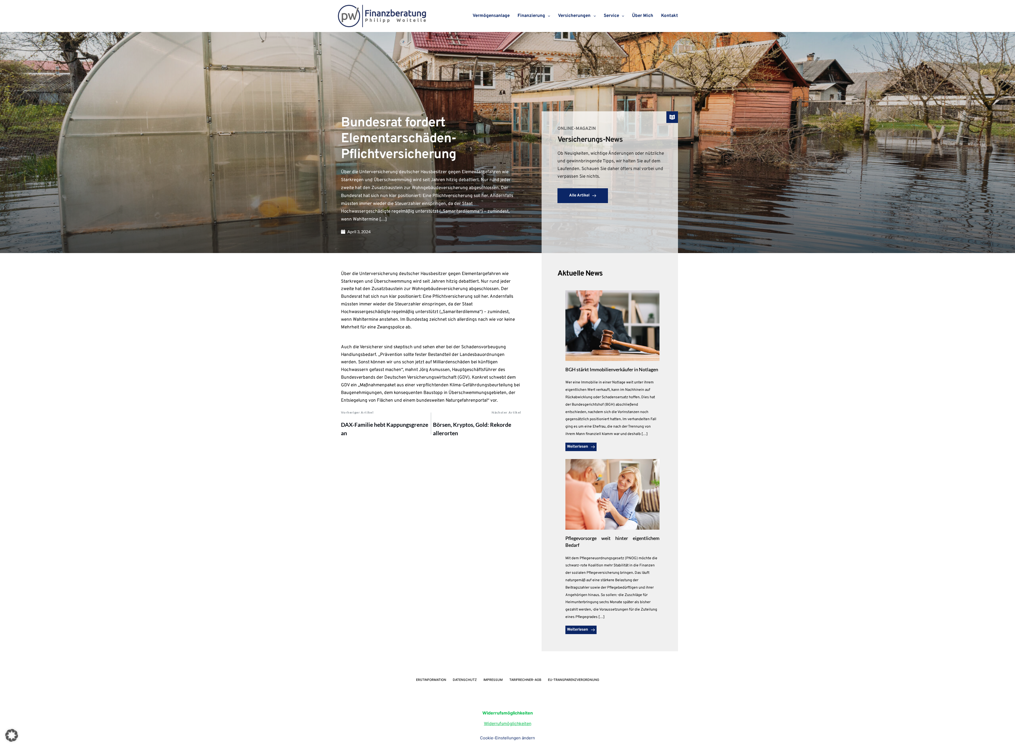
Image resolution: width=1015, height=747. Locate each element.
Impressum (493, 680)
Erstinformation (431, 680)
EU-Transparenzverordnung (573, 680)
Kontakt (669, 16)
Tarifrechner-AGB (525, 680)
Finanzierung (531, 16)
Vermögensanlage (491, 16)
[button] (11, 735)
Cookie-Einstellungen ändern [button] (507, 737)
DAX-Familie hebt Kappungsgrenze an (384, 428)
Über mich (642, 16)
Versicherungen (574, 16)
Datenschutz (465, 680)
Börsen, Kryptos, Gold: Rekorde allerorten (472, 428)
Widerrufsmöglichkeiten (507, 723)
